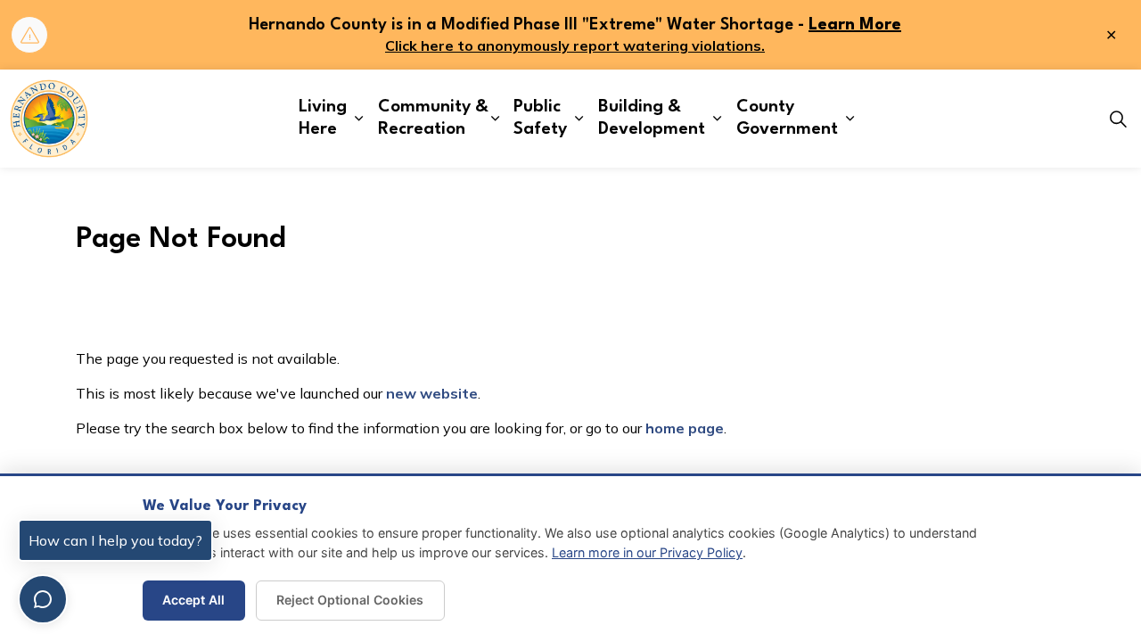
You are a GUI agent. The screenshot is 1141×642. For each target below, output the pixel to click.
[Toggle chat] (43, 599)
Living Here (323, 118)
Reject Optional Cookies (349, 599)
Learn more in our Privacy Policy (647, 552)
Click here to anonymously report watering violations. (575, 45)
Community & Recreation (433, 118)
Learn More (855, 25)
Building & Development (651, 118)
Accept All (193, 599)
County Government (787, 118)
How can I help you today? (115, 540)
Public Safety (540, 118)
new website (432, 393)
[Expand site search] (1118, 118)
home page (684, 428)
